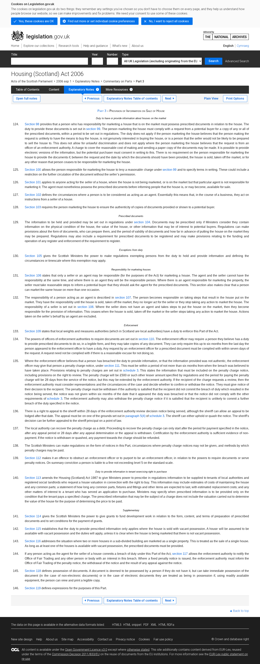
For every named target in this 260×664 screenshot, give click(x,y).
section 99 (93, 129)
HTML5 (116, 625)
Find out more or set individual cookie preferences (101, 21)
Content (54, 89)
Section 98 (32, 124)
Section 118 (33, 570)
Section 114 (33, 516)
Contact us (105, 639)
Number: (112, 54)
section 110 (146, 339)
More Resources (117, 89)
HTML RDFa (166, 625)
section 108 (85, 306)
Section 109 (33, 331)
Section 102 (33, 194)
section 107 (123, 297)
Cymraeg (243, 46)
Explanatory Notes (87, 81)
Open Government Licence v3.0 (86, 649)
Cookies (144, 639)
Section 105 (33, 255)
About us (52, 639)
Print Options (235, 98)
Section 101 (33, 182)
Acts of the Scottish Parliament (32, 81)
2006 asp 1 (63, 81)
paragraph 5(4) (135, 416)
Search (214, 61)
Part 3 (101, 110)
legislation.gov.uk (42, 31)
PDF (146, 625)
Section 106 (33, 275)
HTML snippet (132, 625)
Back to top (241, 611)
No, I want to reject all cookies (169, 21)
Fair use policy (163, 639)
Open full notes (26, 98)
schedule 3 (130, 370)
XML (154, 625)
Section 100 (33, 169)
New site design (21, 639)
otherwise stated (138, 649)
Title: (14, 54)
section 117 (180, 553)
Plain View (211, 98)
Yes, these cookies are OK (36, 21)
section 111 (112, 365)
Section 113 (33, 477)
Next (168, 98)
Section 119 (33, 588)
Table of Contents (27, 89)
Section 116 (33, 541)
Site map (67, 639)
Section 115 (33, 528)
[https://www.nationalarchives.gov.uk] (226, 34)
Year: (95, 54)
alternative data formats (80, 625)
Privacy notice (125, 639)
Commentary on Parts (117, 81)
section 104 (142, 222)
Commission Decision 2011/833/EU (76, 654)
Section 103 (33, 207)
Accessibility (85, 639)
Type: (125, 54)
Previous (93, 98)
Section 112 (33, 458)
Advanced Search (237, 61)
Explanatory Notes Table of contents (132, 98)
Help (39, 639)
